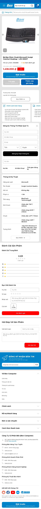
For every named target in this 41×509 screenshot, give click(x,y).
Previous (3, 35)
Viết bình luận (6, 329)
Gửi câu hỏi (32, 345)
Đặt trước (20, 505)
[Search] (32, 6)
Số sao (4, 294)
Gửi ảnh (4, 306)
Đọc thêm (19, 99)
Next (38, 35)
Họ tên (4, 290)
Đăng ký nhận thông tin (20, 154)
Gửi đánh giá (20, 313)
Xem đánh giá (30, 63)
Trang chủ (8, 12)
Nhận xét (5, 299)
